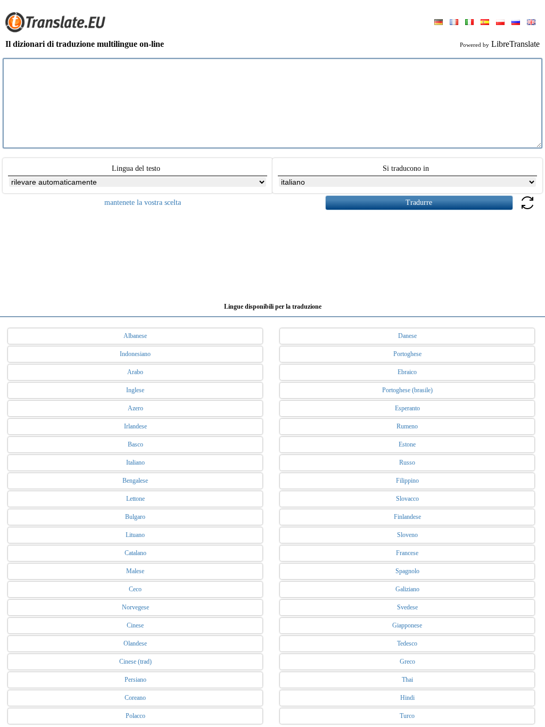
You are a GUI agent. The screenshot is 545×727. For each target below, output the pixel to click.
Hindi (407, 697)
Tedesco (407, 643)
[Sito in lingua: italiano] (469, 23)
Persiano (135, 679)
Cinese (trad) (135, 661)
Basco (135, 444)
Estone (407, 444)
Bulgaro (135, 517)
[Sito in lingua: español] (485, 23)
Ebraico (407, 372)
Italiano (135, 462)
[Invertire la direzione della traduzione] (527, 209)
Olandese (135, 643)
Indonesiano (135, 354)
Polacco (135, 716)
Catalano (135, 553)
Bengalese (135, 480)
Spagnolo (407, 571)
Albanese (135, 336)
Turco (407, 716)
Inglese (135, 390)
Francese (407, 553)
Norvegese (135, 607)
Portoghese (407, 354)
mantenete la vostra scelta (142, 202)
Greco (407, 661)
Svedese (407, 607)
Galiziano (407, 589)
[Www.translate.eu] (58, 30)
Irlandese (135, 426)
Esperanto (407, 408)
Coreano (135, 697)
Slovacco (407, 498)
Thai (407, 679)
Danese (407, 336)
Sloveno (407, 535)
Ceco (135, 589)
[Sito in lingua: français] (454, 23)
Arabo (135, 372)
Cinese (135, 625)
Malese (135, 571)
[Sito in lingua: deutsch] (438, 23)
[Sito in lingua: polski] (500, 23)
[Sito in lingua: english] (531, 23)
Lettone (135, 498)
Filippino (407, 480)
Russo (407, 462)
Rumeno (407, 426)
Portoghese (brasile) (407, 390)
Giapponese (407, 625)
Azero (135, 408)
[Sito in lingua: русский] (515, 23)
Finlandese (407, 517)
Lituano (135, 535)
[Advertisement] (272, 252)
